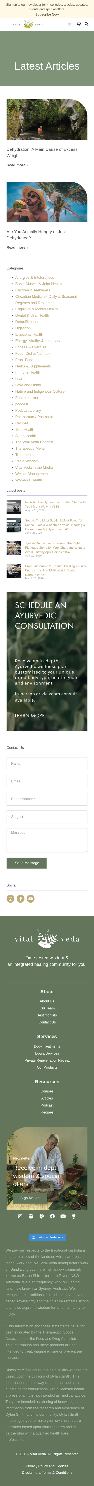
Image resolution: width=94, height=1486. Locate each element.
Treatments (24, 455)
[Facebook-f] (20, 899)
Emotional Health (29, 334)
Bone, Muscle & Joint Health (38, 284)
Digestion (23, 328)
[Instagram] (10, 899)
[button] (69, 24)
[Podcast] (42, 1216)
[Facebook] (52, 1216)
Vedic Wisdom (27, 461)
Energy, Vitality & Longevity (37, 341)
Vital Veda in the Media (34, 467)
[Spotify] (31, 1216)
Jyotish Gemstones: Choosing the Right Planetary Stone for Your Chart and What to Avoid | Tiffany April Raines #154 (55, 547)
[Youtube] (31, 899)
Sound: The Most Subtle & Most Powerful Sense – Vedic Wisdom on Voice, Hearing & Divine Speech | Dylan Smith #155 (55, 525)
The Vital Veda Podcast (34, 442)
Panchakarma (26, 398)
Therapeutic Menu (30, 448)
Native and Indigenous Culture (39, 391)
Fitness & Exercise (30, 347)
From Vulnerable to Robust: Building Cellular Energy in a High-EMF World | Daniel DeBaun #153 (55, 570)
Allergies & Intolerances (34, 277)
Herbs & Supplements (33, 366)
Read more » (17, 165)
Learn (19, 379)
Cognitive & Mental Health (36, 309)
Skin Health (24, 429)
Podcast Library (28, 410)
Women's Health (28, 480)
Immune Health (27, 372)
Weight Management (32, 474)
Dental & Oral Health (32, 315)
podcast (21, 404)
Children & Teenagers (32, 290)
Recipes (22, 423)
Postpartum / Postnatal (34, 417)
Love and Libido (28, 385)
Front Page (24, 360)
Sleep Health (25, 436)
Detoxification (26, 322)
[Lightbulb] (74, 1216)
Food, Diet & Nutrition (32, 353)
